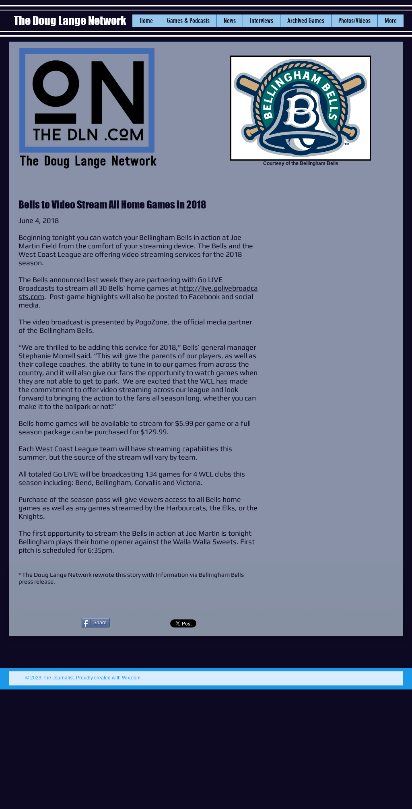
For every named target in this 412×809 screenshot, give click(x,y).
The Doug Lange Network (71, 20)
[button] (229, 20)
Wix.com (131, 678)
